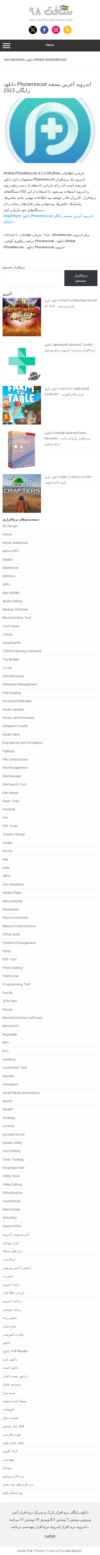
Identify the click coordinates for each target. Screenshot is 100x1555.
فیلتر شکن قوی (13, 1442)
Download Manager (17, 701)
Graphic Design (14, 834)
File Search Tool (14, 784)
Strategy (9, 1117)
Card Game (11, 626)
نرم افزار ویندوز (13, 1476)
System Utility (13, 1142)
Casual (7, 634)
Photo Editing (13, 967)
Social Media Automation (21, 1092)
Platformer (11, 976)
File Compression (15, 759)
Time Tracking (13, 1159)
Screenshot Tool (15, 1067)
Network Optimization (19, 926)
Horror (8, 851)
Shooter (9, 1076)
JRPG (7, 876)
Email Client (11, 734)
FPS (5, 817)
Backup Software (15, 609)
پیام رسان (9, 1326)
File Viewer (11, 792)
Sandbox (9, 1059)
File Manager (12, 776)
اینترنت (8, 1276)
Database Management (20, 684)
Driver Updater (14, 709)
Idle (5, 859)
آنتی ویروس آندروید (16, 1234)
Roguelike (10, 1034)
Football (9, 809)
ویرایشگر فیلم (12, 1492)
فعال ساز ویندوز (13, 1426)
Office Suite (11, 934)
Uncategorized (13, 1167)
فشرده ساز (10, 1417)
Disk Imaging (12, 692)
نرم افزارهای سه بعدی (18, 1484)
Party (7, 951)
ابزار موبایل (11, 1242)
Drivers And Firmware (19, 717)
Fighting (8, 751)
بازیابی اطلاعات (30, 234)
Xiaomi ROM (12, 1226)
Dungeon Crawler (15, 726)
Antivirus (9, 576)
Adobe (8, 559)
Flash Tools (11, 801)
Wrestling (10, 1217)
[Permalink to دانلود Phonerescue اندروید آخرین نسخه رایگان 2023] (50, 162)
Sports (8, 1101)
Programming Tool (17, 984)
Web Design (11, 1209)
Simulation (10, 1084)
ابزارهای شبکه (13, 1251)
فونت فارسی (12, 1434)
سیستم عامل (12, 1384)
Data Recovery (13, 676)
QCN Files (10, 1001)
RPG (6, 1042)
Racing (7, 1009)
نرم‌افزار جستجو (14, 267)
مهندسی (8, 1459)
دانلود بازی (10, 1359)
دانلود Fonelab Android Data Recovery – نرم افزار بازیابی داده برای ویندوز (67, 438)
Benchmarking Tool (17, 617)
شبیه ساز (9, 1392)
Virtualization (13, 1192)
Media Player (12, 892)
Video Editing (12, 1184)
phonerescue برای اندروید (71, 234)
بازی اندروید (11, 1284)
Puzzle (8, 992)
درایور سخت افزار (15, 1376)
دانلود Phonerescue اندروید (45, 247)
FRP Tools (10, 826)
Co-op (7, 667)
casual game (12, 642)
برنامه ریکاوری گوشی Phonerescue (29, 241)
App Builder (11, 592)
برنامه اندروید (12, 1301)
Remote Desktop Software (22, 1017)
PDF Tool (9, 959)
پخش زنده (10, 1317)
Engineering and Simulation (23, 742)
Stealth (8, 1109)
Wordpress (73, 1550)
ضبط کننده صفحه (15, 1401)
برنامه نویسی (12, 1309)
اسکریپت (9, 1259)
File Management (15, 767)
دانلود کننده (10, 1367)
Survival (8, 1126)
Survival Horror (14, 1134)
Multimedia (11, 909)
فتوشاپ (8, 1409)
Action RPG (11, 551)
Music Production (15, 917)
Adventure (10, 567)
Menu (50, 45)
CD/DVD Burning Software (22, 651)
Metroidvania (12, 901)
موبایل (7, 1467)
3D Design (10, 526)
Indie (6, 867)
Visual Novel (12, 1201)
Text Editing (12, 1151)
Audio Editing (12, 601)
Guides (8, 842)
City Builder (11, 659)
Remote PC (11, 1026)
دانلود (7, 1342)
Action (7, 534)
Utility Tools (11, 1176)
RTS (6, 1051)
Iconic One (25, 1550)
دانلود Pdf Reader (15, 1351)
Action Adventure (15, 542)
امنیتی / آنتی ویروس (17, 1267)
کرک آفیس (10, 1451)
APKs (6, 584)
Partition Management (19, 942)
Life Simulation (13, 884)
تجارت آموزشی (13, 1334)
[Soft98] (50, 20)
